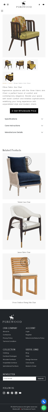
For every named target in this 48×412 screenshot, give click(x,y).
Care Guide (30, 363)
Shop (10, 83)
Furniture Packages (10, 356)
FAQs (27, 356)
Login (27, 331)
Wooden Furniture (9, 359)
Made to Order (31, 366)
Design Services (31, 359)
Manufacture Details (14, 132)
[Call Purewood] (43, 401)
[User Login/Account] (39, 4)
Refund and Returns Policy (35, 338)
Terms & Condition (9, 341)
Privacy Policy (8, 338)
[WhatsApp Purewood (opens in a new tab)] (43, 407)
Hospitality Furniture (10, 363)
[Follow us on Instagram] (4, 393)
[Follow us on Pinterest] (12, 393)
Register (29, 335)
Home (4, 83)
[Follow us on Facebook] (8, 393)
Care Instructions (12, 125)
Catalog (6, 353)
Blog (27, 353)
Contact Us (7, 335)
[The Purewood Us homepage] (13, 318)
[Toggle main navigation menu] (2, 11)
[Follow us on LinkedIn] (16, 393)
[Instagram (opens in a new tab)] (7, 4)
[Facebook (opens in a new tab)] (4, 4)
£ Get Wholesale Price (24, 110)
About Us (6, 331)
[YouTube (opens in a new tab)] (43, 4)
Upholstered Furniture (10, 366)
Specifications (11, 119)
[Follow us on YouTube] (20, 393)
